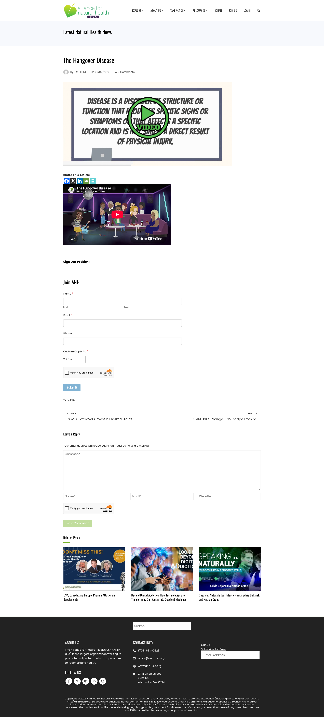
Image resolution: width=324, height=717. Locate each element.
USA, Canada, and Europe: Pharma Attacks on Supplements (89, 597)
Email (67, 315)
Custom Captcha (75, 351)
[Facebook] (67, 181)
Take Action (176, 10)
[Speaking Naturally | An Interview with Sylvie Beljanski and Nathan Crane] (230, 569)
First (65, 307)
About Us (156, 10)
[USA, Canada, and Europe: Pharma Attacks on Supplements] (94, 569)
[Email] (86, 181)
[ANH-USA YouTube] (102, 681)
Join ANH (71, 282)
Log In (247, 10)
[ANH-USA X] (77, 681)
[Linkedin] (80, 181)
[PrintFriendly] (93, 181)
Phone (67, 333)
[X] (73, 181)
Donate (218, 10)
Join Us (233, 10)
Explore (136, 10)
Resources (199, 10)
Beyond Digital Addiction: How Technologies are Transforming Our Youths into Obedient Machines (158, 597)
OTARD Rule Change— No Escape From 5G (224, 416)
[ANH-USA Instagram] (85, 681)
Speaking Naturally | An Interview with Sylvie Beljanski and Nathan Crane (229, 597)
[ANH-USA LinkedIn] (94, 681)
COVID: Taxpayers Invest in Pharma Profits (99, 416)
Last (126, 307)
